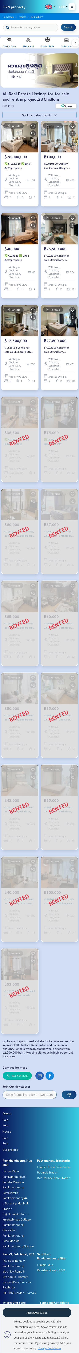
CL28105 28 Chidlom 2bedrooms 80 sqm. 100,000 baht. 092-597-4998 (58, 166)
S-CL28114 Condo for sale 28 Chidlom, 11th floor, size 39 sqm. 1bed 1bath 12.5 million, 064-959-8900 (18, 350)
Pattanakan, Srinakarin (53, 1160)
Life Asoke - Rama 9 (15, 1276)
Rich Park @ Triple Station (53, 1178)
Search (68, 27)
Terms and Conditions (54, 1302)
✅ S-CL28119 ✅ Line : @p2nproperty (17, 165)
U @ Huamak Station (16, 1214)
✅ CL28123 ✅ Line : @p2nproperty (16, 257)
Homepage (8, 16)
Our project (10, 1149)
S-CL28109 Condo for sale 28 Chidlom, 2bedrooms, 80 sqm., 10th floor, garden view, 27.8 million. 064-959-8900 (58, 350)
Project (22, 16)
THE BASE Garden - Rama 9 (19, 1292)
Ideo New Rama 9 (14, 1271)
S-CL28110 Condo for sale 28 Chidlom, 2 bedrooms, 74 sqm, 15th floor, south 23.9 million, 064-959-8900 (59, 258)
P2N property (14, 6)
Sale (5, 1119)
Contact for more (15, 1067)
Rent (6, 1125)
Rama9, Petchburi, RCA (18, 1254)
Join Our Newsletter (16, 1086)
